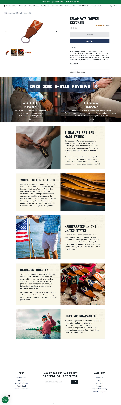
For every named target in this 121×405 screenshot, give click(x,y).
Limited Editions (21, 383)
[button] (5, 399)
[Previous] (6, 32)
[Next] (56, 32)
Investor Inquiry (99, 391)
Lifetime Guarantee (77, 72)
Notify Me (89, 41)
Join (74, 382)
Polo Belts (21, 380)
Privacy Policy (37, 403)
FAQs (52, 403)
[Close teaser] (9, 396)
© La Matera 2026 (10, 403)
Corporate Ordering (99, 389)
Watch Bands (22, 386)
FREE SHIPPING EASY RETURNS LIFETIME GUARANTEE (60, 2)
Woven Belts (21, 378)
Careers (99, 386)
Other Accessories (21, 389)
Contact (99, 383)
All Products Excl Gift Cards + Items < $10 (17, 13)
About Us (99, 378)
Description (74, 47)
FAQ (99, 380)
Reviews (46, 403)
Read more (74, 63)
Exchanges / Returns (63, 403)
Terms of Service (24, 403)
